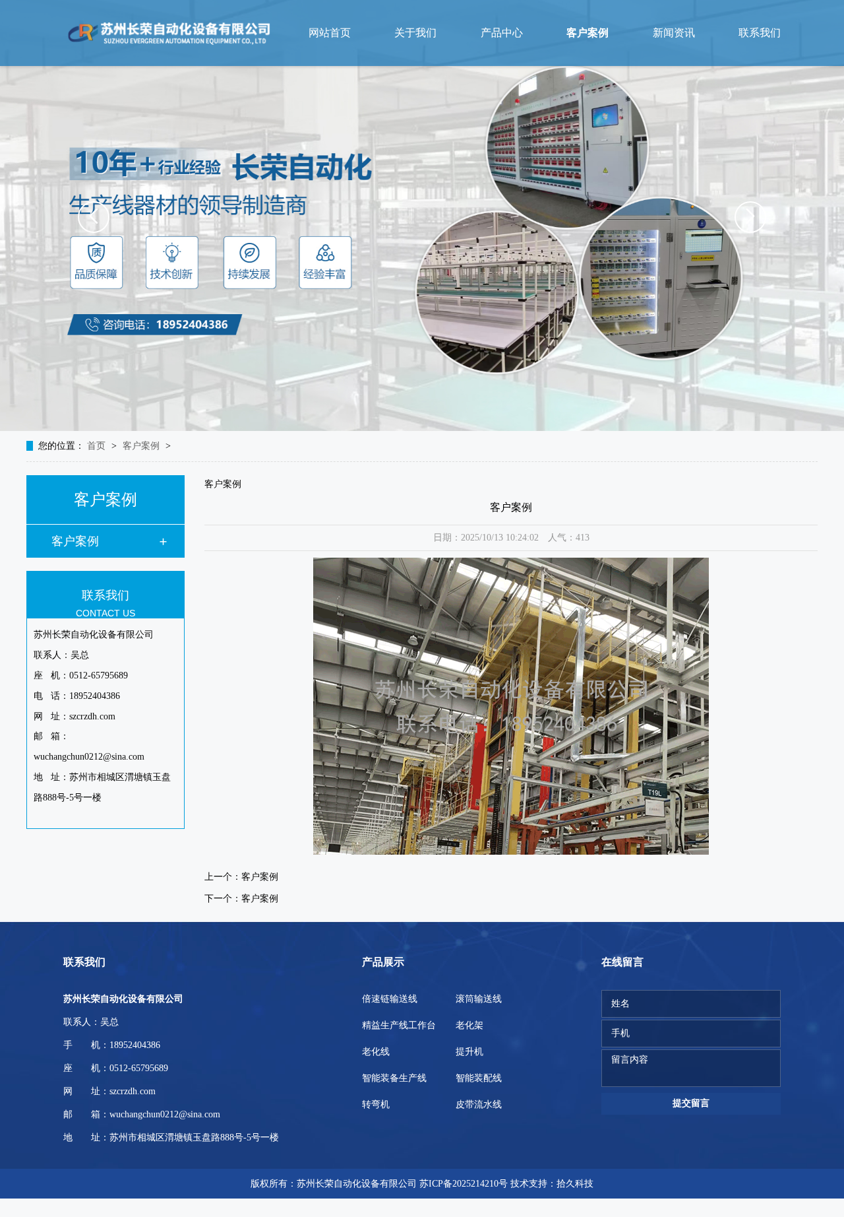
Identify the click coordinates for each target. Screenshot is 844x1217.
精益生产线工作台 (399, 1025)
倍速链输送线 (389, 999)
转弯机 (376, 1104)
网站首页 (330, 32)
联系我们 (759, 32)
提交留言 (691, 1103)
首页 (97, 446)
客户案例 (587, 32)
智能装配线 (479, 1078)
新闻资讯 (674, 32)
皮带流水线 (479, 1104)
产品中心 (502, 32)
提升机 (469, 1052)
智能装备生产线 (394, 1078)
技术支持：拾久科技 (551, 1184)
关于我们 (415, 32)
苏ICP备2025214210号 (463, 1184)
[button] (93, 217)
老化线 (376, 1052)
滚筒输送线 (479, 999)
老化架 (469, 1025)
